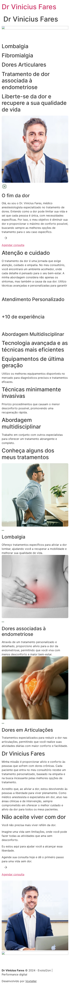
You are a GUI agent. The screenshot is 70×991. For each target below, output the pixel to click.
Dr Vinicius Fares (29, 7)
